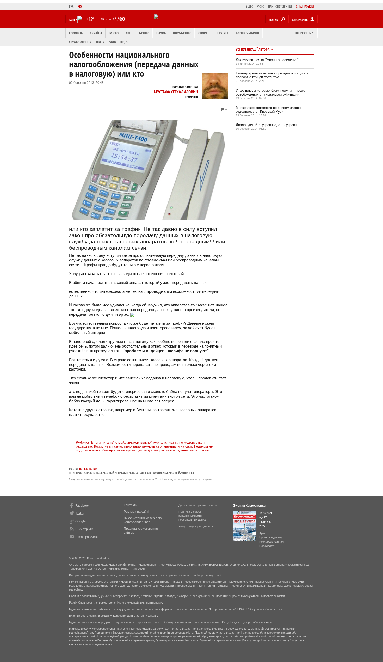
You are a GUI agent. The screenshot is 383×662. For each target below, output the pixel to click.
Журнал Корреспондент (251, 506)
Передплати (267, 545)
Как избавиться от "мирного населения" (267, 60)
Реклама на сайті (136, 512)
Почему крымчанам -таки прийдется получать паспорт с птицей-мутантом (272, 75)
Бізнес (144, 33)
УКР (80, 6)
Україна (96, 33)
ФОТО (260, 6)
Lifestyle (221, 33)
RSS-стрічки (84, 529)
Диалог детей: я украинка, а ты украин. (267, 125)
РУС (71, 6)
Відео (124, 42)
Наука (161, 33)
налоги (80, 473)
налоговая (93, 473)
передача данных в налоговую (146, 473)
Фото (112, 42)
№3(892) (265, 513)
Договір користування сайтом (198, 505)
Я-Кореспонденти (80, 42)
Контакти (130, 505)
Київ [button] (72, 19)
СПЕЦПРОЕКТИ (305, 6)
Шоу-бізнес (182, 33)
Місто (114, 33)
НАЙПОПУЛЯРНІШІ (280, 6)
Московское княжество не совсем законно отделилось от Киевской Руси (269, 110)
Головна (76, 33)
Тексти (100, 42)
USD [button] (102, 19)
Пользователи (88, 469)
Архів (262, 533)
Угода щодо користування (195, 526)
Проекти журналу (270, 537)
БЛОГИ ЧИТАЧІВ (247, 33)
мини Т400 (187, 473)
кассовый (173, 473)
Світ (129, 33)
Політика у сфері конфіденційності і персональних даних (192, 515)
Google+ (81, 521)
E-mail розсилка (87, 537)
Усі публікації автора (252, 49)
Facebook (82, 506)
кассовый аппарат (113, 473)
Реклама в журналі (271, 541)
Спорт (202, 33)
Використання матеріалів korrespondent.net (143, 520)
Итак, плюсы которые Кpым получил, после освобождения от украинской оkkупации (270, 92)
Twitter (79, 513)
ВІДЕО (249, 6)
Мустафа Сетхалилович (176, 92)
